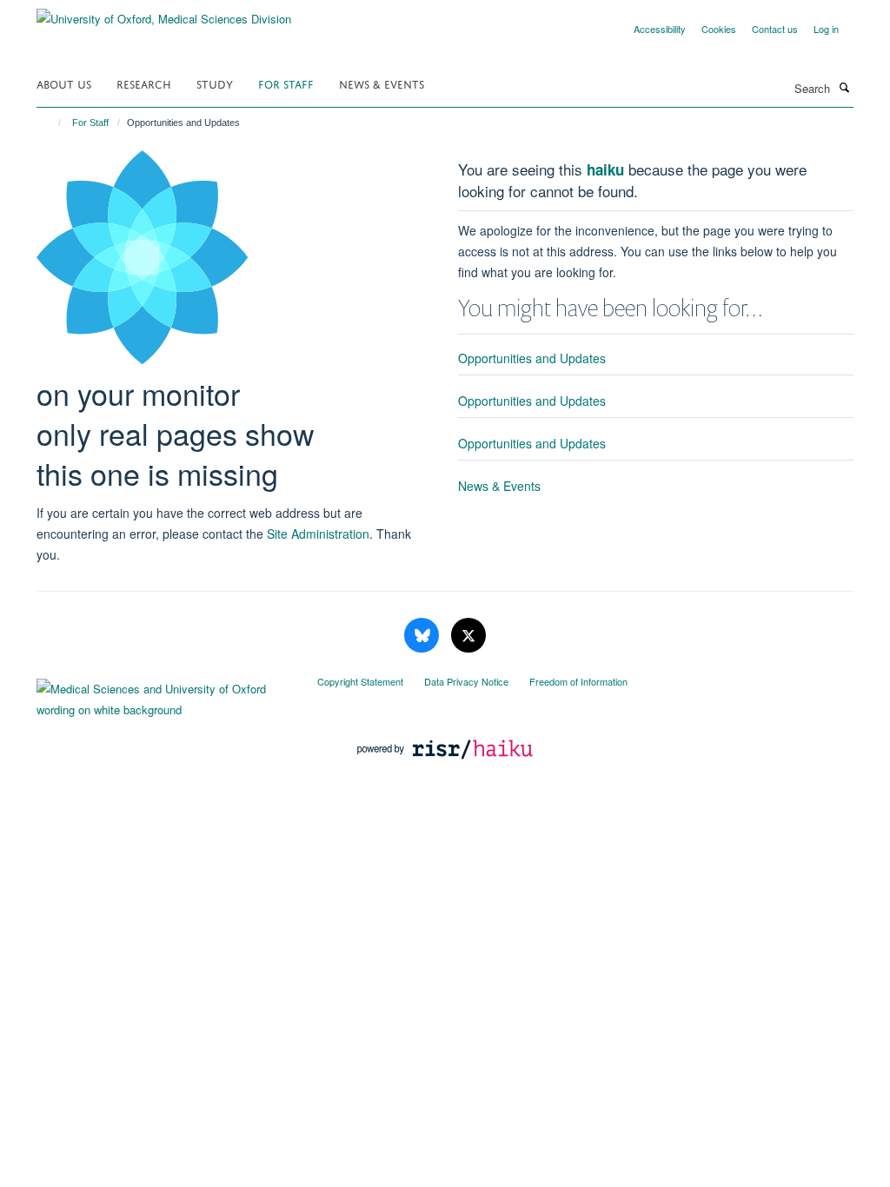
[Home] (52, 122)
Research (143, 83)
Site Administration (318, 533)
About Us (64, 83)
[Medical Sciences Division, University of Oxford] (164, 695)
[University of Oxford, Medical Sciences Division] (164, 12)
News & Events (381, 83)
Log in (826, 29)
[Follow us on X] (468, 635)
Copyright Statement (360, 681)
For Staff (286, 83)
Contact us (775, 29)
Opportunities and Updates (532, 358)
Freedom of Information (578, 681)
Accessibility (660, 29)
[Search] (843, 86)
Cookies (718, 29)
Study (214, 83)
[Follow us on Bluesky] (423, 635)
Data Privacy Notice (466, 681)
